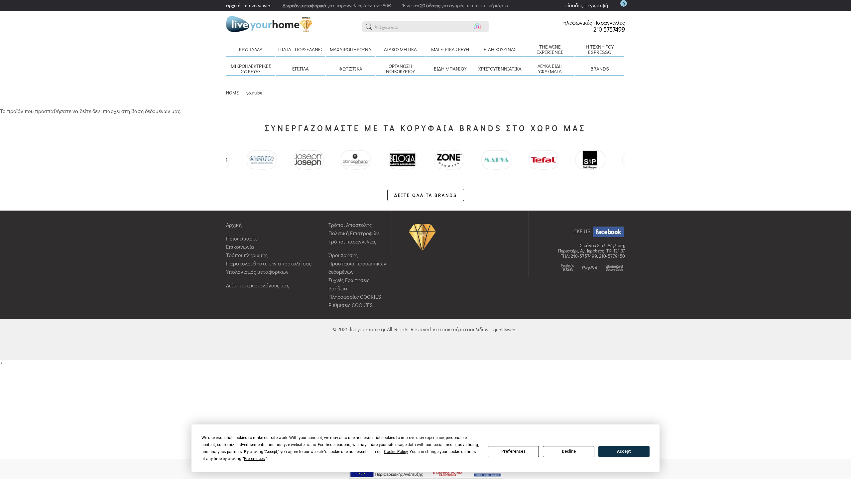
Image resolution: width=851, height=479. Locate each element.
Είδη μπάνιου (450, 68)
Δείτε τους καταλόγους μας (257, 285)
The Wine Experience (550, 49)
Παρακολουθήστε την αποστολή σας (268, 263)
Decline (569, 451)
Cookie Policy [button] (396, 451)
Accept (624, 451)
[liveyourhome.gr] (269, 23)
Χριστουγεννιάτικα (500, 68)
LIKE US (582, 231)
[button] (369, 27)
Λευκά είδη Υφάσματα (550, 69)
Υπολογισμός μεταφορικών (257, 271)
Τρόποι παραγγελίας (352, 241)
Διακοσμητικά (400, 49)
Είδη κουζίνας (500, 49)
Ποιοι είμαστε (242, 238)
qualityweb (504, 329)
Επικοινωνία (240, 246)
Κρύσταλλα (251, 49)
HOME (232, 92)
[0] (617, 5)
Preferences (513, 451)
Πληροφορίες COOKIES (354, 296)
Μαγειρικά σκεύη (450, 49)
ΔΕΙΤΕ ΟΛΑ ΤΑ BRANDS (425, 195)
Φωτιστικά (350, 68)
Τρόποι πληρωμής (247, 254)
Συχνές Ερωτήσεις (348, 279)
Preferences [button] (254, 458)
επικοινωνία (258, 5)
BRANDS (599, 68)
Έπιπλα (300, 68)
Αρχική (234, 224)
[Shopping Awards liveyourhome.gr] (424, 237)
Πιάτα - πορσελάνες (300, 49)
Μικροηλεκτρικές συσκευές (251, 69)
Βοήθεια (337, 288)
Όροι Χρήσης (343, 254)
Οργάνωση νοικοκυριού (400, 69)
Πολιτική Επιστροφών (353, 233)
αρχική (233, 5)
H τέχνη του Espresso (600, 49)
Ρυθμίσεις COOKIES (350, 304)
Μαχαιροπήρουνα (350, 49)
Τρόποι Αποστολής (350, 224)
